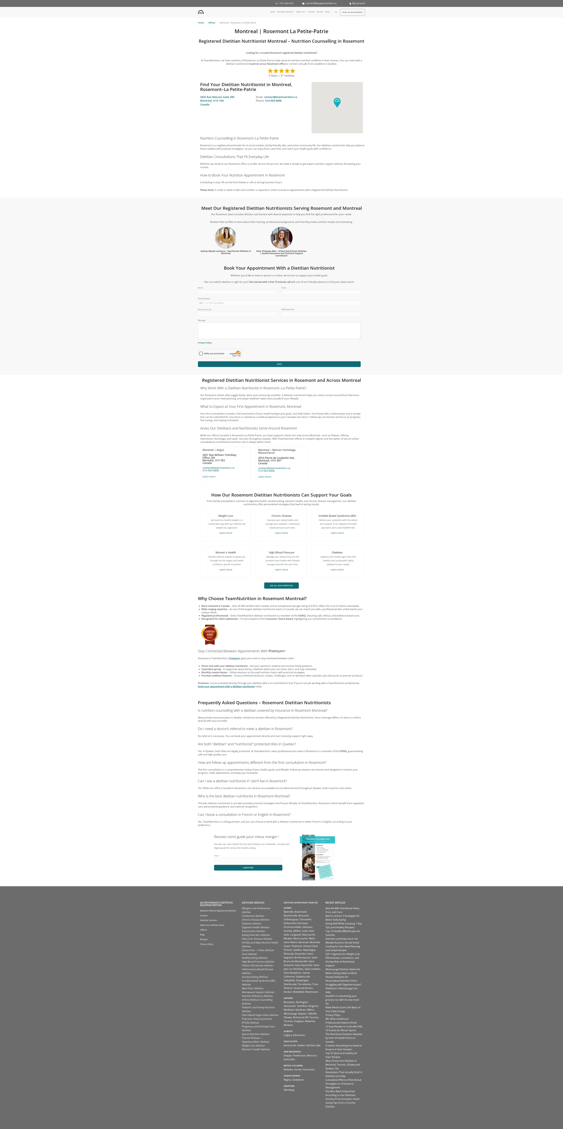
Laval (304, 930)
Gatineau (307, 927)
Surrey (298, 1069)
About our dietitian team (212, 925)
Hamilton (302, 1006)
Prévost (288, 950)
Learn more (208, 476)
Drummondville (292, 927)
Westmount (311, 991)
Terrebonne (304, 984)
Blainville (288, 911)
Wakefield (298, 991)
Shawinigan (302, 980)
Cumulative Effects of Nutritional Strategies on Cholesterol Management (343, 1083)
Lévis (311, 930)
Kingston (313, 1006)
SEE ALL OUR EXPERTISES (281, 585)
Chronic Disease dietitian (255, 919)
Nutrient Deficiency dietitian (257, 996)
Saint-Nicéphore (293, 972)
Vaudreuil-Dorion (303, 988)
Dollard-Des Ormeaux (296, 923)
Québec (297, 950)
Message (201, 320)
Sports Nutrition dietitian (256, 1034)
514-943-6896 (273, 100)
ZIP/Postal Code (288, 309)
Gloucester (290, 1006)
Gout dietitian (249, 954)
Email (284, 287)
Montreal (303, 942)
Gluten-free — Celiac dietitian (258, 950)
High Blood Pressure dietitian (258, 961)
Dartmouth (290, 1045)
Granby (288, 930)
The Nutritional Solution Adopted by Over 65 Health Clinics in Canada (343, 1037)
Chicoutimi (305, 919)
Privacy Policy (205, 342)
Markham (289, 1009)
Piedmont (296, 946)
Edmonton (299, 1035)
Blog (327, 12)
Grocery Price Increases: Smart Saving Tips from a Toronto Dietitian (342, 1102)
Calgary (288, 1035)
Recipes (320, 12)
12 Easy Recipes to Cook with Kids (343, 1026)
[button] (337, 103)
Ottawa (288, 1017)
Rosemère (300, 953)
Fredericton (299, 1055)
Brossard (304, 915)
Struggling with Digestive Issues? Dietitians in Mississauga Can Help (343, 988)
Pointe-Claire (310, 946)
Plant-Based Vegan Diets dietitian (260, 1015)
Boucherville (290, 915)
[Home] (201, 11)
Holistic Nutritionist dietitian (257, 965)
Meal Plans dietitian (252, 988)
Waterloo (310, 1021)
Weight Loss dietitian (253, 1045)
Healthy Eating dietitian (255, 957)
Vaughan (299, 1021)
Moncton (312, 1055)
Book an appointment (352, 12)
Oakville (312, 1013)
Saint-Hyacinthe (303, 965)
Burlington (302, 1002)
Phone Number (204, 298)
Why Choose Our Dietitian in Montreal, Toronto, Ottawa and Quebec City (342, 1064)
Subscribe (248, 867)
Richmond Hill (300, 1017)
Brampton (289, 1002)
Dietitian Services (285, 12)
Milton (310, 1009)
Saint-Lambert (312, 969)
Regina (287, 1079)
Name (200, 287)
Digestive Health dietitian (256, 927)
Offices (311, 12)
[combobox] (201, 303)
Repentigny (309, 950)
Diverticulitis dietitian (253, 931)
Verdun (288, 991)
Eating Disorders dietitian (256, 935)
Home (272, 12)
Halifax (301, 1045)
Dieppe (288, 1055)
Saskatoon (298, 1079)
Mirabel (288, 938)
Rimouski (289, 953)
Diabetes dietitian (251, 923)
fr (336, 12)
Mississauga (290, 1013)
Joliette (297, 930)
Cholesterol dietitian (253, 915)
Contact (204, 915)
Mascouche (308, 934)
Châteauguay (291, 919)
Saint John (289, 1059)
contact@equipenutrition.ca (321, 3)
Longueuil (295, 934)
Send (279, 364)
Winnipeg (289, 1089)
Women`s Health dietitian (256, 1049)
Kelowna (288, 1069)
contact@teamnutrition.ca (280, 97)
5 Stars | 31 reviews (281, 75)
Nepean (302, 1013)
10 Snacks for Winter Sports (340, 1030)
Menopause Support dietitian (258, 992)
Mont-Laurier (300, 938)
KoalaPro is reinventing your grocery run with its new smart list (342, 999)
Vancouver (309, 1069)
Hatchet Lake (313, 1045)
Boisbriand (301, 911)
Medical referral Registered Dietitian (218, 910)
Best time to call (204, 309)
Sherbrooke (290, 984)
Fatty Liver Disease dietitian (257, 938)
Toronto (313, 1017)
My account (358, 3)
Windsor (288, 1025)
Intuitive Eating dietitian (255, 977)
